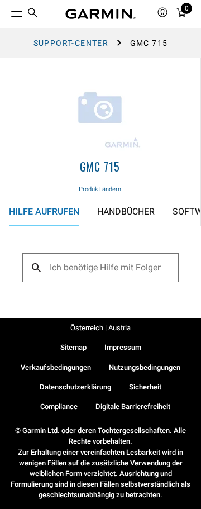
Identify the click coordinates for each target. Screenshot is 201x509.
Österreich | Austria (100, 328)
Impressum (122, 347)
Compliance (59, 406)
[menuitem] (33, 14)
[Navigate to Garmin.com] (100, 14)
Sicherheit (145, 387)
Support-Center (71, 43)
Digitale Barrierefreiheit (132, 406)
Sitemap (73, 347)
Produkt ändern (100, 189)
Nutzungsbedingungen (144, 367)
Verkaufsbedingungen (56, 367)
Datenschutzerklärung (75, 387)
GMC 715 (100, 166)
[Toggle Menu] (6, 11)
